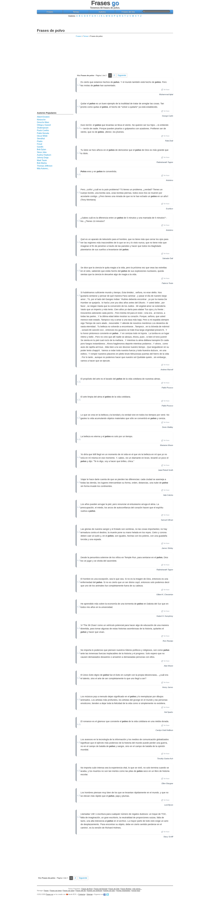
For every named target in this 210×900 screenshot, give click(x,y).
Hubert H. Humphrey (165, 616)
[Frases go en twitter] (107, 894)
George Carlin (167, 116)
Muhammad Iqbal (166, 94)
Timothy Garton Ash (165, 759)
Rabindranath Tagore (165, 162)
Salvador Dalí (167, 258)
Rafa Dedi (169, 141)
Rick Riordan (168, 641)
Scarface (169, 209)
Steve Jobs (42, 152)
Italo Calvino (168, 495)
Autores (102, 12)
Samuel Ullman (167, 520)
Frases (50, 12)
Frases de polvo (51, 30)
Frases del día (128, 12)
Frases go (49, 894)
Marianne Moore (166, 445)
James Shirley (167, 548)
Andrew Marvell (167, 370)
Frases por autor (68, 891)
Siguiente (122, 75)
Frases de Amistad (100, 889)
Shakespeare (42, 128)
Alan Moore (168, 666)
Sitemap (89, 894)
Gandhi (40, 147)
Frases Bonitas (126, 889)
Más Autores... (43, 168)
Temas (76, 12)
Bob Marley (42, 163)
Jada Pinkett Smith (165, 470)
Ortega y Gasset (44, 125)
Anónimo (169, 180)
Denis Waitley (167, 427)
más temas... (137, 889)
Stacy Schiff (168, 837)
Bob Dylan (41, 149)
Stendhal (41, 139)
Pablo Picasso (167, 388)
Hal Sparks (168, 712)
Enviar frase (136, 891)
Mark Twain (42, 160)
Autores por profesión (94, 891)
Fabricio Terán (167, 283)
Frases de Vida (114, 889)
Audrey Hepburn (44, 155)
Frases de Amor (87, 889)
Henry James (167, 687)
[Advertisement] (105, 22)
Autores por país (109, 891)
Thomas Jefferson (44, 166)
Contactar (81, 894)
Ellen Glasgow (167, 783)
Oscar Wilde (42, 136)
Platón (40, 141)
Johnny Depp (42, 158)
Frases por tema (55, 891)
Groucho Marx (43, 122)
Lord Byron (168, 805)
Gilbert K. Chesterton (164, 594)
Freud (39, 144)
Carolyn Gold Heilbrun (164, 730)
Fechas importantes (123, 891)
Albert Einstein (43, 117)
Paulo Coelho (43, 130)
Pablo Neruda (43, 133)
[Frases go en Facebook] (104, 894)
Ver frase (166, 89)
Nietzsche (41, 120)
